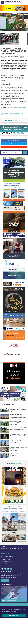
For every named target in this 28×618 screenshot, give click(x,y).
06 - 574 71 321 (20, 133)
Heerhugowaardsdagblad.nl (12, 1)
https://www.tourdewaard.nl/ (18, 107)
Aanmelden (5, 580)
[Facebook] (2, 568)
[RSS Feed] (11, 568)
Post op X (14, 143)
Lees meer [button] (13, 611)
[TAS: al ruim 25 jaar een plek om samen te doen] (4, 456)
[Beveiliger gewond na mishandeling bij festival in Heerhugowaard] (4, 423)
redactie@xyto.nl (7, 561)
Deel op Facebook (15, 140)
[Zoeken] (25, 152)
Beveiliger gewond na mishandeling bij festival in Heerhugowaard (16, 423)
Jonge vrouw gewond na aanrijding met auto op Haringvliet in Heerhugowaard (18, 429)
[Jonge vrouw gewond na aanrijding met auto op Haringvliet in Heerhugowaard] (4, 430)
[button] (0, 39)
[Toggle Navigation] (25, 3)
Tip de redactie (15, 147)
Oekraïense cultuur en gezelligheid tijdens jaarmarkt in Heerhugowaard (18, 449)
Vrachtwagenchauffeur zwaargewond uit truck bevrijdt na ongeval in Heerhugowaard (18, 409)
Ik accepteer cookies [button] (14, 615)
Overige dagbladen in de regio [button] (9, 600)
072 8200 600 (6, 559)
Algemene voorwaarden (7, 605)
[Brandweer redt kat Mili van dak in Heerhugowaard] (4, 443)
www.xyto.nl (6, 563)
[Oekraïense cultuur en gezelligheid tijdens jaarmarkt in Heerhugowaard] (4, 449)
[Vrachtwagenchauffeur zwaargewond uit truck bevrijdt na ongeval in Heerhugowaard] (4, 410)
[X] (5, 568)
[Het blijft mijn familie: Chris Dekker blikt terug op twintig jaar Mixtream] (4, 436)
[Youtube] (8, 568)
